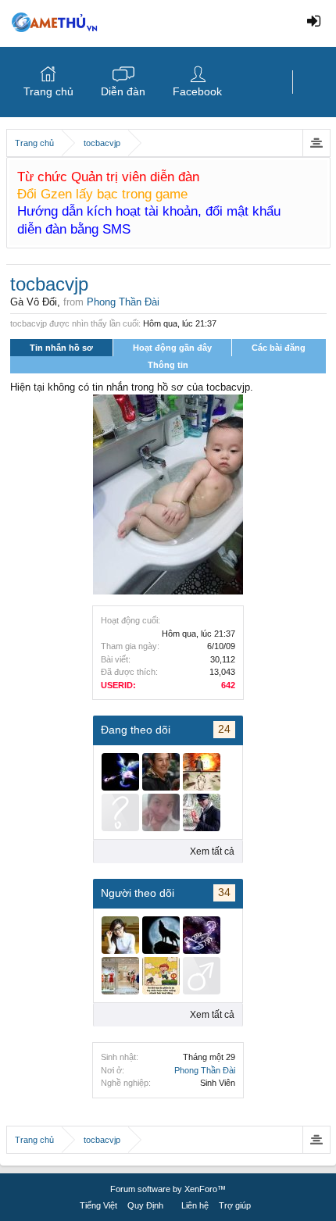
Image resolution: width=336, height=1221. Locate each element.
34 (224, 892)
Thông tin (168, 365)
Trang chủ (48, 91)
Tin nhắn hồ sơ (61, 347)
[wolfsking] (161, 935)
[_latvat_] (161, 772)
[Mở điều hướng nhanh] (316, 143)
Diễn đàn (123, 91)
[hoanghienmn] (201, 975)
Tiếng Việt (98, 1205)
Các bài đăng (279, 347)
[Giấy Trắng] (120, 935)
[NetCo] (161, 975)
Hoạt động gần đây (172, 347)
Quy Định (145, 1205)
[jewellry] (201, 935)
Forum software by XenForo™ (168, 1189)
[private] (120, 772)
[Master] (120, 812)
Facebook (197, 91)
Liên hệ (195, 1205)
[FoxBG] (201, 772)
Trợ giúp (235, 1205)
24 (224, 729)
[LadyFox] (161, 812)
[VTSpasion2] (201, 812)
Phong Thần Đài (204, 1070)
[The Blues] (120, 975)
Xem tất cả (212, 851)
